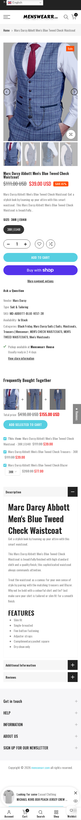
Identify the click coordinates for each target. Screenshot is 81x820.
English (16, 2)
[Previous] (6, 91)
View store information (21, 358)
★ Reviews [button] (77, 414)
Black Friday (25, 326)
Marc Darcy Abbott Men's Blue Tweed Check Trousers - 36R (43, 451)
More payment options (40, 280)
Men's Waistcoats (39, 336)
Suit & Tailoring (19, 306)
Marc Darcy (19, 300)
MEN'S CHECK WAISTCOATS (46, 331)
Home (6, 30)
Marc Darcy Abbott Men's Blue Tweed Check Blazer (38, 465)
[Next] (74, 91)
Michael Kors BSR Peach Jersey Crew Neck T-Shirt (42, 799)
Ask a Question (13, 290)
